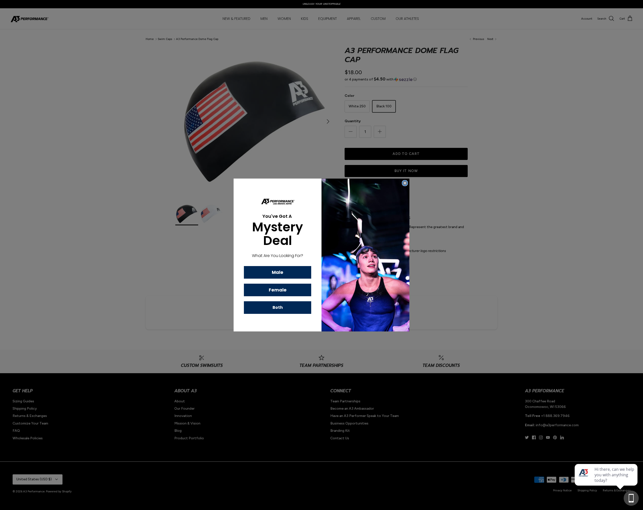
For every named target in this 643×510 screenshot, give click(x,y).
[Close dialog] (404, 183)
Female (278, 290)
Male (277, 272)
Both (278, 307)
